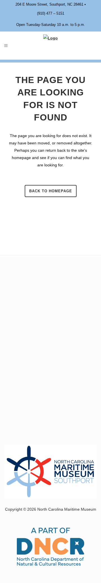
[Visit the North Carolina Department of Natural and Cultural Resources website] (50, 546)
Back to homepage (50, 191)
